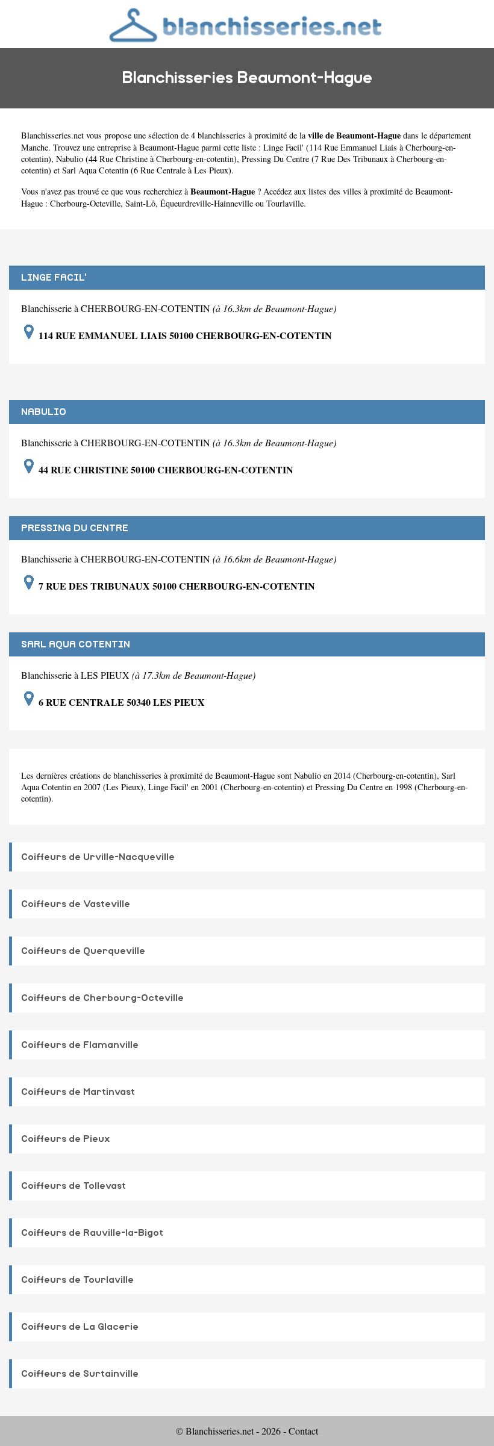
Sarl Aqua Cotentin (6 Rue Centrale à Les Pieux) (146, 170)
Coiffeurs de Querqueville (83, 951)
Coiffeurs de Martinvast (78, 1092)
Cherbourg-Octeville (85, 203)
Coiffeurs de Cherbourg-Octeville (102, 998)
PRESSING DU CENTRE (74, 528)
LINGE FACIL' (54, 277)
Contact (303, 1430)
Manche (34, 147)
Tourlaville (285, 203)
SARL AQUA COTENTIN (75, 644)
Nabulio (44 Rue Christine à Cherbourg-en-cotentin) (146, 158)
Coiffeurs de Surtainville (80, 1374)
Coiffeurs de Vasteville (75, 904)
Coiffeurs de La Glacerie (80, 1327)
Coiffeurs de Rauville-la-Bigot (92, 1233)
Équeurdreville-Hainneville (206, 203)
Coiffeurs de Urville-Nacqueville (98, 857)
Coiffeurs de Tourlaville (77, 1280)
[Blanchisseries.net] (247, 23)
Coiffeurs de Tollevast (73, 1186)
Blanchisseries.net (52, 135)
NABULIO (43, 412)
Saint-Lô (140, 203)
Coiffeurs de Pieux (65, 1139)
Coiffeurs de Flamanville (80, 1045)
